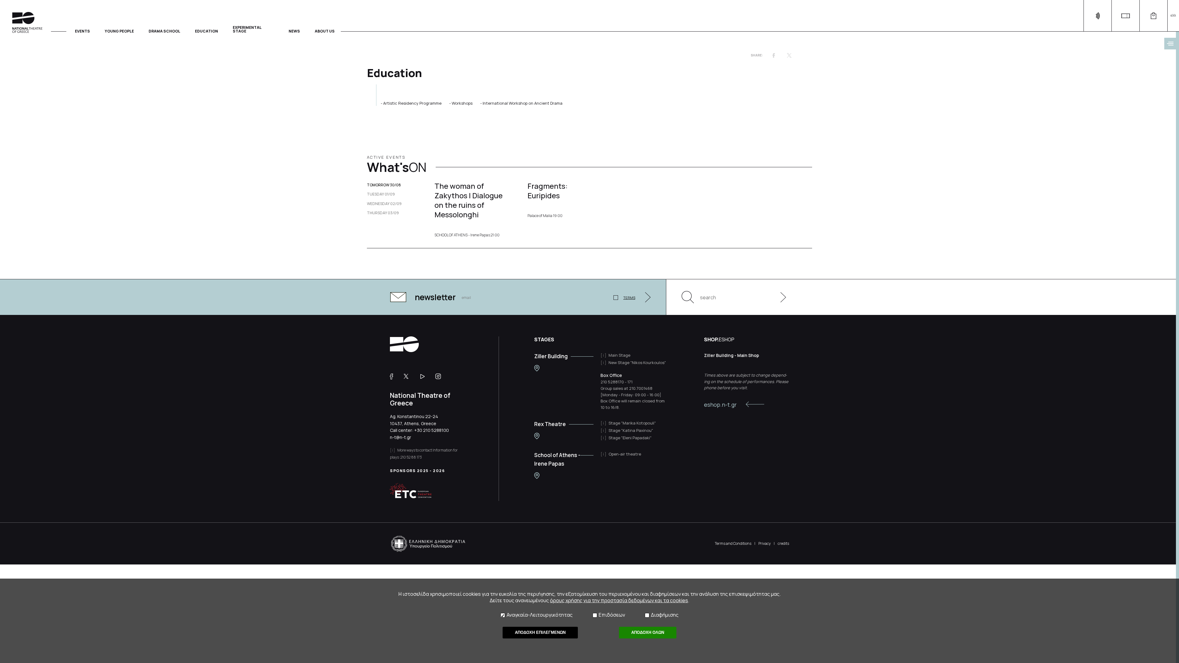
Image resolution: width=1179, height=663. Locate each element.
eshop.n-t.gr (720, 404)
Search (688, 297)
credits (783, 543)
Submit (780, 297)
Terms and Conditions (733, 543)
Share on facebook (773, 55)
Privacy (764, 543)
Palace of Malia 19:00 (544, 215)
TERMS (629, 297)
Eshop (1153, 16)
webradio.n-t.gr (1097, 16)
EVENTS (82, 31)
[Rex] (536, 436)
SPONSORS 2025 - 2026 (417, 470)
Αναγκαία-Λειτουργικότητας (540, 615)
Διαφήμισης (665, 615)
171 (629, 382)
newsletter (435, 297)
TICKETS (1125, 16)
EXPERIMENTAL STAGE (247, 29)
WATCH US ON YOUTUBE (424, 376)
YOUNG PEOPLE (119, 31)
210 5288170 (612, 382)
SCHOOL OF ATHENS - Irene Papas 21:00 (467, 235)
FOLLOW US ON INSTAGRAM (440, 376)
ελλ (1173, 15)
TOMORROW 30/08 (384, 185)
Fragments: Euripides (547, 190)
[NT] (536, 368)
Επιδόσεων (612, 615)
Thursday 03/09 (383, 213)
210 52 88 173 (411, 457)
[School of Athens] (536, 475)
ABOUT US (325, 31)
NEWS (294, 31)
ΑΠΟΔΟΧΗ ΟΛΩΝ (647, 632)
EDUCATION (206, 31)
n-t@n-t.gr (400, 437)
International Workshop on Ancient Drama (522, 103)
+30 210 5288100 (431, 430)
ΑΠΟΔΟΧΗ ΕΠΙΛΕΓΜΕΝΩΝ (540, 632)
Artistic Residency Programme (412, 103)
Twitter (789, 55)
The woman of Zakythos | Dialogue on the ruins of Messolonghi (468, 200)
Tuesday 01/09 (381, 194)
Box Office (611, 375)
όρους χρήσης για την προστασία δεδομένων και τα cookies (619, 600)
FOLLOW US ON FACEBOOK (394, 376)
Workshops (462, 103)
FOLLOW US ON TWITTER (409, 376)
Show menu (1170, 43)
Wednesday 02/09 (384, 203)
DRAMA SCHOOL (164, 31)
